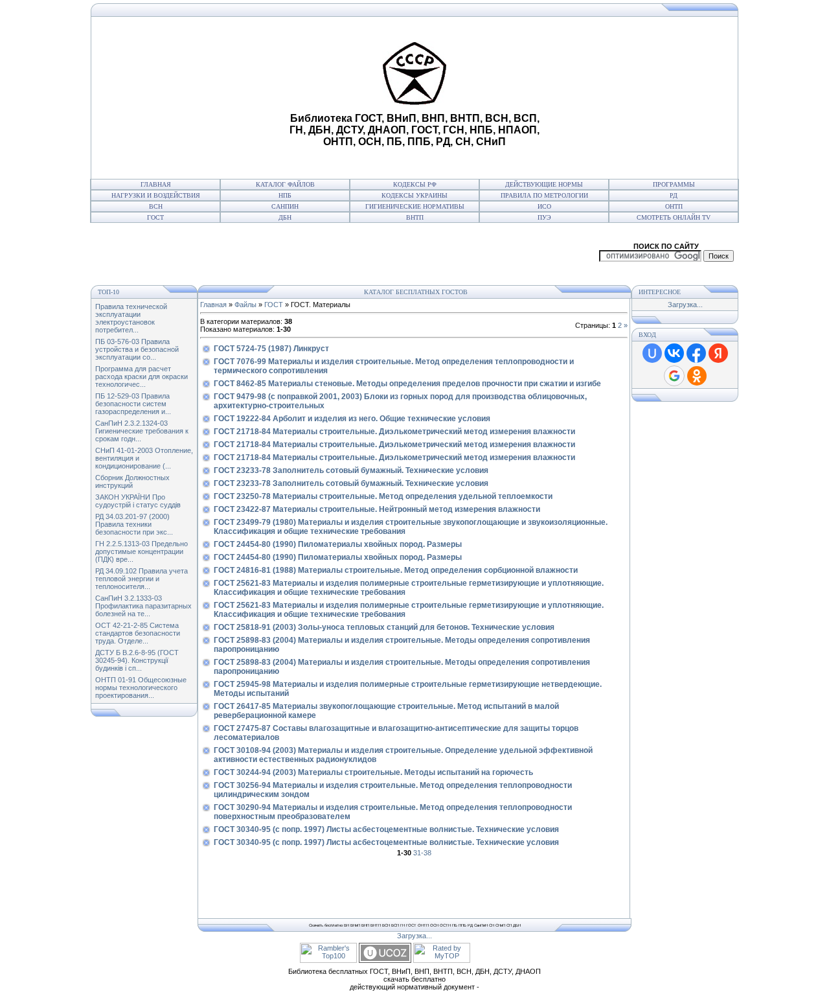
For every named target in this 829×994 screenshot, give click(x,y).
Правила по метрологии (544, 195)
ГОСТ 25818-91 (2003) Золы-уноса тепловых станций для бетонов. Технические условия (384, 627)
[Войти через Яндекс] (718, 353)
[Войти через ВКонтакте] (674, 353)
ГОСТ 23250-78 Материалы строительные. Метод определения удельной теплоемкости (383, 496)
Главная (156, 184)
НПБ (284, 195)
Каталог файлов (285, 184)
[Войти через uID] (652, 353)
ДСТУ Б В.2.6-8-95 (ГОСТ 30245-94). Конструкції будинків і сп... (137, 660)
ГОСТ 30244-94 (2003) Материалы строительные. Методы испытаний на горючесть (373, 772)
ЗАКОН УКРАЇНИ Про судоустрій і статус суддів (138, 501)
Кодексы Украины (414, 195)
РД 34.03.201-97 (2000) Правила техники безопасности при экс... (134, 524)
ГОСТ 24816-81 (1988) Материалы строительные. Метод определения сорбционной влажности (396, 570)
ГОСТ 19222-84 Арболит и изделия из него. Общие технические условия (352, 418)
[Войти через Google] (674, 375)
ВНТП (415, 217)
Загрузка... (685, 304)
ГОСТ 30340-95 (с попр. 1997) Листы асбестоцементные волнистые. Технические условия (386, 829)
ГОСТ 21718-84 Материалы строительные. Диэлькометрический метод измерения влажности (394, 431)
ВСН (156, 206)
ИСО (544, 206)
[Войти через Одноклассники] (697, 376)
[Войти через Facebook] (696, 353)
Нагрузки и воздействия (155, 195)
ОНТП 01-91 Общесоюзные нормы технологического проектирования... (141, 687)
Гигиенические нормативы (414, 206)
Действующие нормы (544, 184)
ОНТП (674, 206)
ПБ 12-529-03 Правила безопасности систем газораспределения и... (133, 403)
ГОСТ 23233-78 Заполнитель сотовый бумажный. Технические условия (351, 470)
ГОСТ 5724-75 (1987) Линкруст (271, 348)
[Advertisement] (188, 98)
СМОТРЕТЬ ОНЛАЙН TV (673, 217)
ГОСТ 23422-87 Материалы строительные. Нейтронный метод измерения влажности (377, 509)
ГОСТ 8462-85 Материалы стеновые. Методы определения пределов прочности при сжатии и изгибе (407, 383)
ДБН (284, 217)
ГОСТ (155, 217)
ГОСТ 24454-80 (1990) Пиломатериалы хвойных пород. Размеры (338, 544)
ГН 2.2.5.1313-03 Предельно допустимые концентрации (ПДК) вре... (141, 551)
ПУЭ (544, 217)
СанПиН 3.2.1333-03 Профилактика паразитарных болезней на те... (143, 606)
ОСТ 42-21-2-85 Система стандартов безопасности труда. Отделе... (137, 633)
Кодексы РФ (415, 184)
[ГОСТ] (94, 14)
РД (673, 195)
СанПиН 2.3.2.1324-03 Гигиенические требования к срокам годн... (141, 431)
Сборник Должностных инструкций (132, 481)
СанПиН (285, 206)
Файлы (245, 304)
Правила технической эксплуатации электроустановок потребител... (131, 318)
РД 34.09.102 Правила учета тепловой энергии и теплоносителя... (141, 578)
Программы (674, 184)
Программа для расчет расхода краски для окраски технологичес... (141, 376)
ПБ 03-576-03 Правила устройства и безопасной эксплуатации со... (137, 349)
